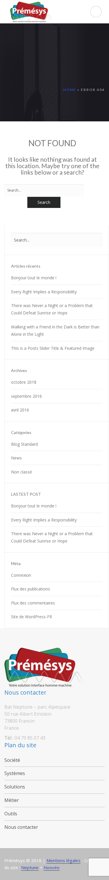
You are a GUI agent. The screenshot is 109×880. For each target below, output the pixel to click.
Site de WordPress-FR (31, 616)
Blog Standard (24, 444)
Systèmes (14, 773)
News (16, 458)
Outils (10, 813)
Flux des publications (30, 589)
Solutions (14, 786)
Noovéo (52, 867)
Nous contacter (21, 827)
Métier (11, 800)
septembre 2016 (26, 396)
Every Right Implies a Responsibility (44, 292)
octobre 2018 (23, 382)
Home (69, 89)
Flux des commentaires (33, 603)
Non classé (21, 472)
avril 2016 (20, 410)
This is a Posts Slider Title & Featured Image (52, 348)
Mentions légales (64, 860)
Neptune (30, 867)
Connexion (21, 575)
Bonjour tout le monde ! (33, 277)
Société (12, 760)
